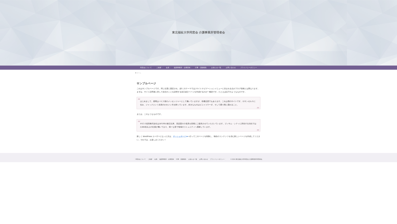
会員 (155, 159)
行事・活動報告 (181, 159)
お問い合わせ (203, 159)
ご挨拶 (150, 159)
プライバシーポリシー (217, 159)
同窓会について (141, 159)
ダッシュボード (179, 136)
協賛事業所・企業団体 (166, 159)
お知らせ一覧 (192, 159)
